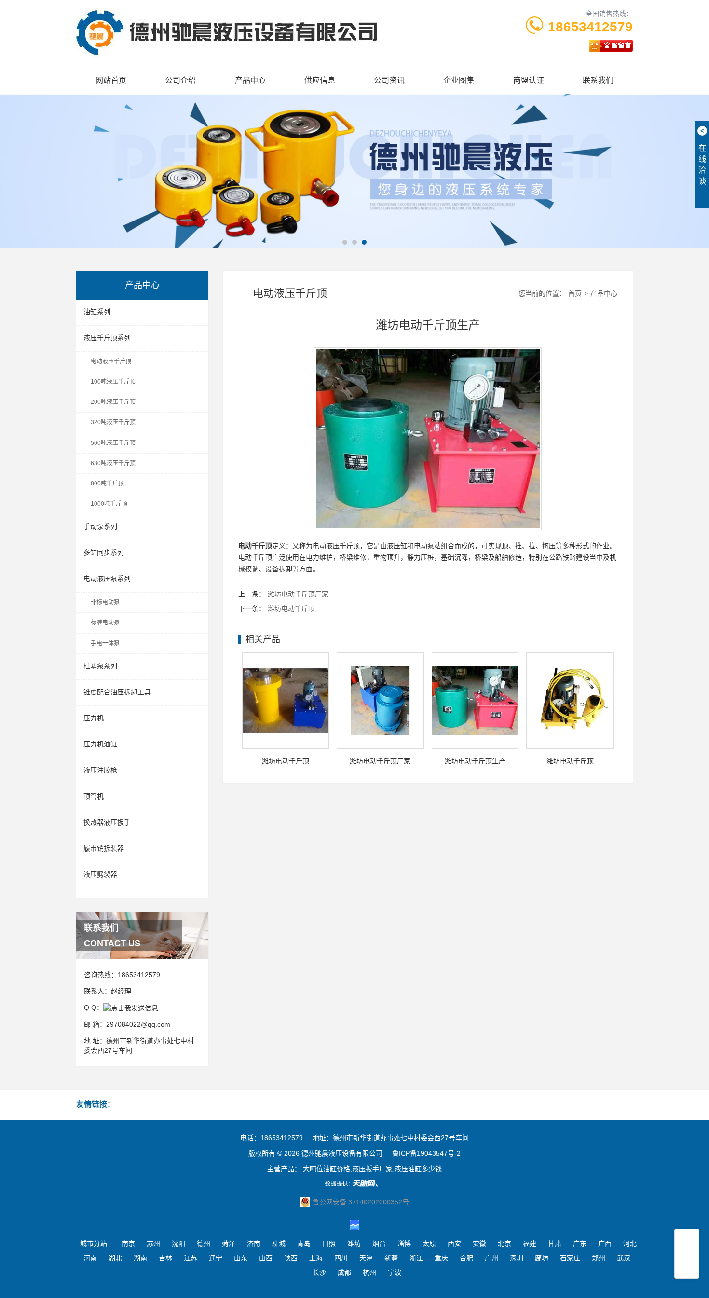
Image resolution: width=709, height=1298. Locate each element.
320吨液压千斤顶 (113, 422)
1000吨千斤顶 (109, 503)
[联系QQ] (130, 1007)
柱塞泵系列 (100, 666)
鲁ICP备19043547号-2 (426, 1153)
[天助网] (354, 1183)
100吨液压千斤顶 (113, 381)
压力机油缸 (100, 744)
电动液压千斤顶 (111, 361)
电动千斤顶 (255, 557)
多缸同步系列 (103, 552)
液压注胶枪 (100, 770)
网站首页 (110, 80)
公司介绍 (180, 80)
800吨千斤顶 (107, 483)
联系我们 (598, 80)
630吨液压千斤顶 (113, 463)
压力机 (93, 718)
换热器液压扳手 (107, 822)
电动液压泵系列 (107, 578)
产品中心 (250, 80)
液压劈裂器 (100, 874)
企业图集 (458, 80)
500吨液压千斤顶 (113, 443)
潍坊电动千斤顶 (291, 608)
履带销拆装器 (103, 848)
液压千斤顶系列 (107, 338)
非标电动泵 (105, 602)
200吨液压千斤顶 (113, 402)
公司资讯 (389, 80)
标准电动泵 (105, 622)
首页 (575, 293)
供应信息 (319, 80)
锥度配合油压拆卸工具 (117, 692)
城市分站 (93, 1243)
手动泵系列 (100, 526)
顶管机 (93, 796)
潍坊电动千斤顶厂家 (298, 594)
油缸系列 (96, 312)
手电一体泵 (105, 643)
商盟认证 (528, 80)
